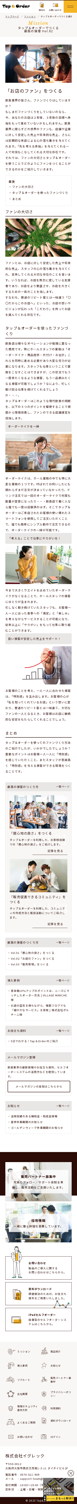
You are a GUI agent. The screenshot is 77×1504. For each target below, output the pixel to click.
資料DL (42, 9)
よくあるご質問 (26, 1422)
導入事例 (22, 1365)
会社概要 (22, 1394)
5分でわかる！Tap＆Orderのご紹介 (34, 1041)
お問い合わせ (55, 9)
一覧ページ (63, 786)
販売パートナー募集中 (61, 1379)
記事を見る (55, 851)
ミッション (23, 1351)
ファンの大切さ (23, 187)
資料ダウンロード (61, 1420)
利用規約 (56, 1408)
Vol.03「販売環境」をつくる (30, 964)
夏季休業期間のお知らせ (27, 1122)
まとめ (17, 199)
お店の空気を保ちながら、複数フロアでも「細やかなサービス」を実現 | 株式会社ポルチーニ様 (40, 1010)
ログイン (56, 1436)
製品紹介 (56, 1351)
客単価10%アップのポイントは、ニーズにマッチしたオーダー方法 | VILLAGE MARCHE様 (40, 995)
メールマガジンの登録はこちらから (39, 1086)
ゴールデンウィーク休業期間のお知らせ (37, 1128)
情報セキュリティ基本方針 (27, 1408)
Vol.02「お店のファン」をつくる (33, 958)
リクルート (23, 1379)
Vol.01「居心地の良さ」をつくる (33, 953)
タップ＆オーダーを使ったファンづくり (40, 193)
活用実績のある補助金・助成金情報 (34, 1116)
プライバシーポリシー (61, 1393)
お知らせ (56, 1365)
